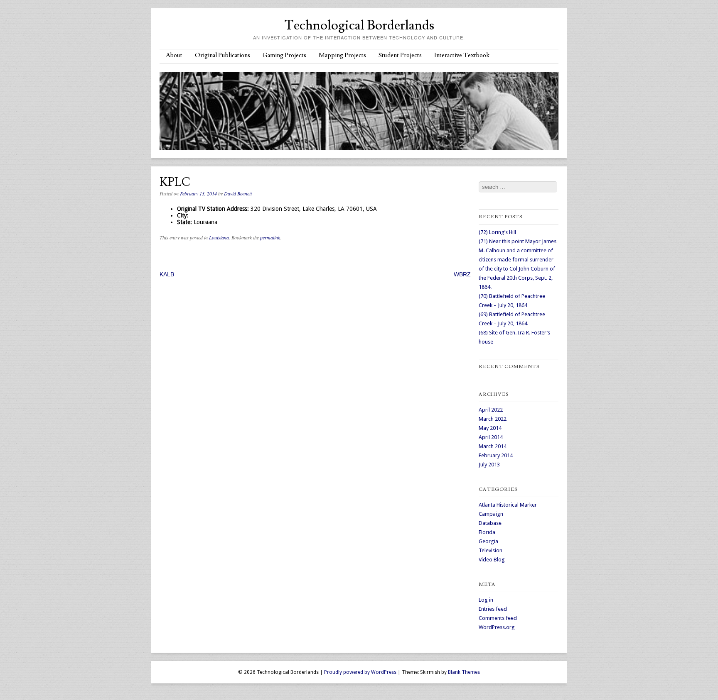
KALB (167, 274)
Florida (487, 532)
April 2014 (491, 437)
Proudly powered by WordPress (360, 672)
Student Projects (400, 55)
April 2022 (491, 410)
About (174, 55)
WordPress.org (497, 627)
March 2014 (493, 446)
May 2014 (490, 428)
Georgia (488, 541)
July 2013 (489, 464)
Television (490, 550)
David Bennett (238, 193)
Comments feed (498, 618)
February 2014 (496, 455)
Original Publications (222, 55)
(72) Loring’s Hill (497, 232)
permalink (270, 237)
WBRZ (462, 274)
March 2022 (493, 419)
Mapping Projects (342, 55)
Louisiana (219, 237)
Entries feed (493, 609)
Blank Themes (464, 672)
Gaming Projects (284, 55)
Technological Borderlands (359, 25)
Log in (486, 600)
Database (490, 523)
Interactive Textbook (461, 55)
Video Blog (492, 559)
